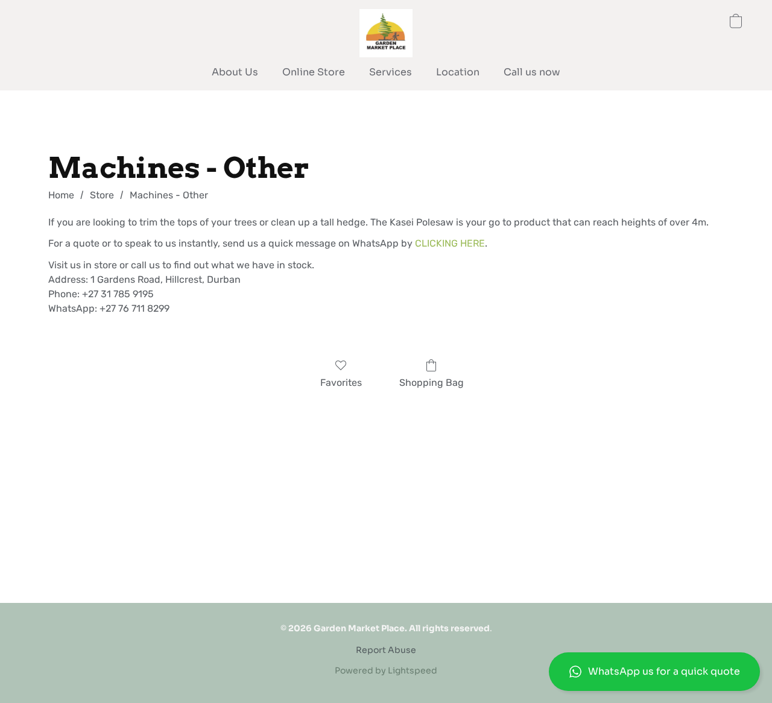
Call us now (532, 72)
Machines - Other (169, 195)
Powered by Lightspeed (386, 670)
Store (102, 195)
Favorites (341, 382)
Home (61, 195)
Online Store (313, 72)
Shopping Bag (431, 382)
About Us (235, 72)
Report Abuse (386, 650)
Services (390, 72)
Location (457, 72)
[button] (654, 671)
